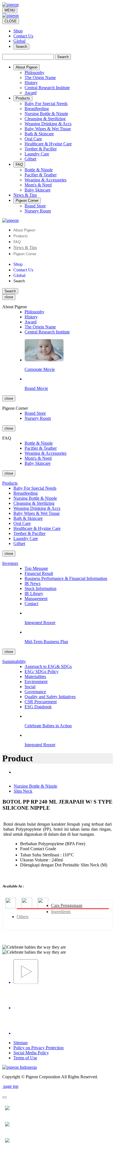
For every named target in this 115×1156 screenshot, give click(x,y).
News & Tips (25, 247)
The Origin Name (40, 77)
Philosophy (34, 72)
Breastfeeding (37, 108)
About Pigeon (24, 230)
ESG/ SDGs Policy (42, 671)
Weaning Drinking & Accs (48, 123)
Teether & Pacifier (41, 148)
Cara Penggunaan (66, 905)
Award (31, 92)
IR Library (34, 593)
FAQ (17, 242)
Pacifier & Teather (41, 174)
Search (21, 46)
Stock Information (40, 588)
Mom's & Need (38, 185)
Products (20, 236)
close (8, 297)
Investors (10, 563)
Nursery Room (38, 211)
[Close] (4, 1097)
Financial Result (39, 573)
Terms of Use (25, 1057)
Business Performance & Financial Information (66, 578)
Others (22, 916)
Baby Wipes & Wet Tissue (48, 128)
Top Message (36, 568)
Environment (36, 681)
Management (36, 598)
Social (30, 686)
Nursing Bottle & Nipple (46, 113)
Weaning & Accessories (45, 179)
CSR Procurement (41, 701)
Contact (31, 603)
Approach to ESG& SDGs (48, 666)
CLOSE (10, 21)
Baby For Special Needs (46, 103)
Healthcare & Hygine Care (48, 143)
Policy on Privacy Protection (38, 1047)
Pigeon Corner (24, 254)
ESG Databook (38, 706)
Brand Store (35, 205)
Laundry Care (37, 153)
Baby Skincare (38, 190)
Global (19, 41)
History (31, 82)
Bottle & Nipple (39, 169)
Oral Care (33, 138)
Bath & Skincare (39, 133)
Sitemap (20, 1042)
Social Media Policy (31, 1052)
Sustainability (14, 661)
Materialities (35, 676)
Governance (35, 691)
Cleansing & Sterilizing (45, 118)
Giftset (30, 159)
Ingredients (61, 911)
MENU (9, 10)
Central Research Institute (47, 87)
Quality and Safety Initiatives (50, 696)
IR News (32, 583)
